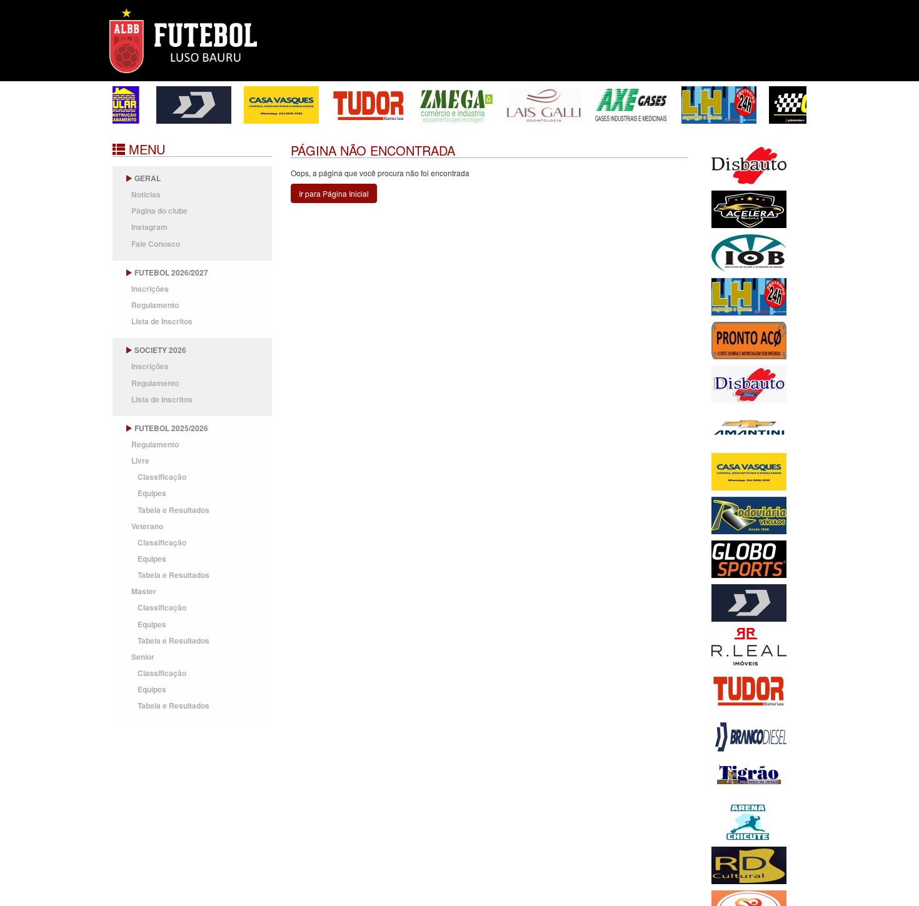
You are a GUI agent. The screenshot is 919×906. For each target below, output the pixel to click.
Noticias (146, 194)
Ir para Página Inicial (334, 193)
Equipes (152, 493)
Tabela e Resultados (173, 509)
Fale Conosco (155, 243)
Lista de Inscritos (162, 321)
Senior (142, 656)
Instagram (149, 226)
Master (143, 591)
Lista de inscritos (162, 399)
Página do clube (159, 210)
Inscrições (150, 288)
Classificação (162, 476)
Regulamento (155, 305)
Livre (140, 460)
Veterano (147, 526)
